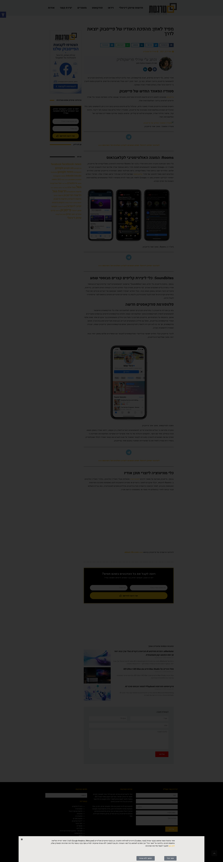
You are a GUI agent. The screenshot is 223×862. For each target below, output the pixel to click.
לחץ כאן (172, 846)
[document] (111, 431)
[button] (22, 839)
